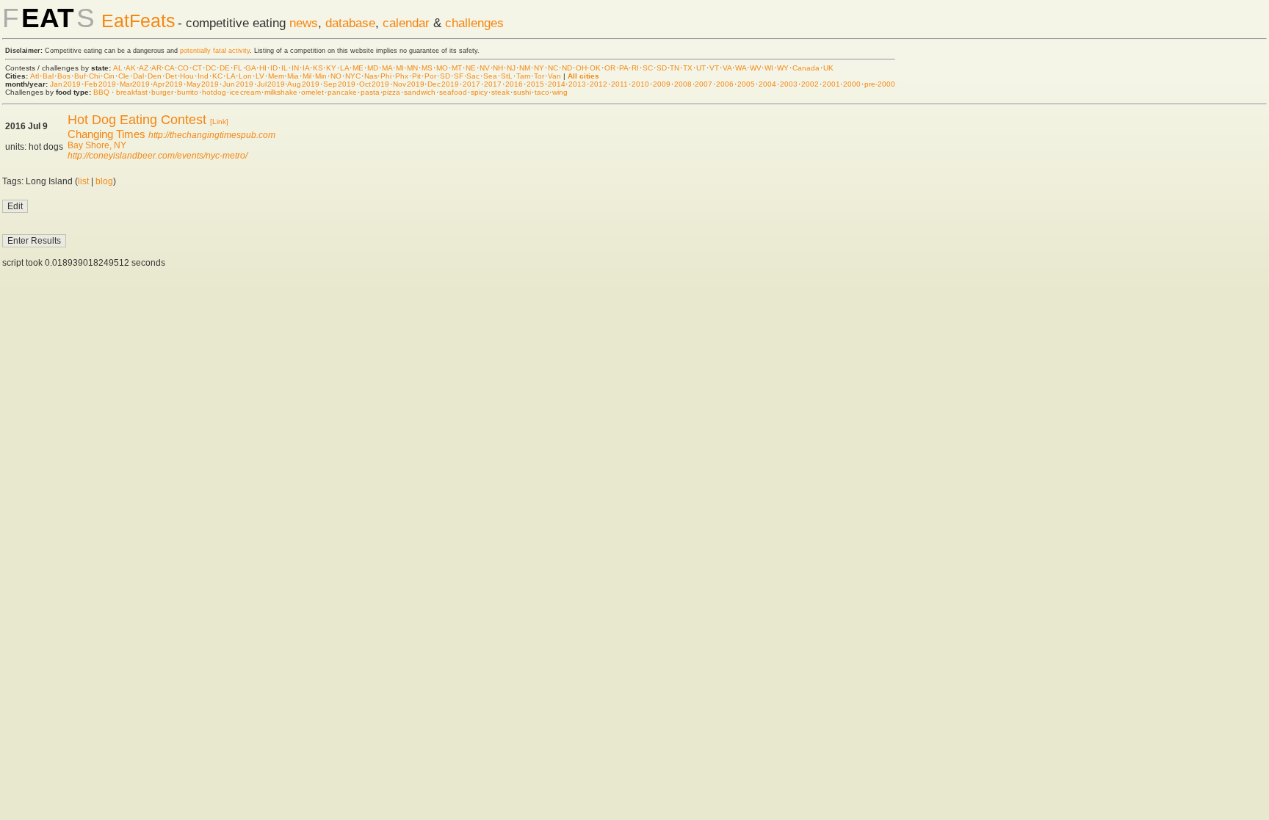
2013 (577, 84)
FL (238, 68)
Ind (203, 76)
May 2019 (203, 84)
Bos (63, 76)
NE (471, 68)
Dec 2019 (443, 84)
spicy (479, 92)
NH (498, 68)
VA (727, 68)
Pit (416, 76)
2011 (619, 84)
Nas (370, 76)
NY (539, 68)
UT (701, 68)
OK (595, 68)
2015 (535, 84)
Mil (307, 76)
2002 (810, 84)
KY (331, 68)
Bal (48, 76)
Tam (523, 76)
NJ (511, 68)
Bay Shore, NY (97, 145)
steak (500, 92)
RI (635, 68)
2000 (852, 84)
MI (400, 68)
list (83, 181)
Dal (138, 76)
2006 (725, 84)
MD (372, 68)
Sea (490, 76)
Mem (276, 76)
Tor (539, 76)
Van (554, 76)
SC (648, 68)
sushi (522, 92)
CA (169, 68)
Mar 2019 (135, 84)
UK (828, 68)
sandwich (419, 92)
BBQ (101, 92)
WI (768, 68)
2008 (683, 84)
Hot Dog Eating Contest (137, 119)
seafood (453, 92)
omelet (312, 92)
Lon (245, 76)
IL (284, 68)
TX (688, 68)
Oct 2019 (374, 84)
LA (344, 68)
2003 (789, 84)
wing (560, 92)
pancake (342, 92)
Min (321, 76)
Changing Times (106, 134)
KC (217, 76)
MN (412, 68)
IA (306, 68)
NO (335, 76)
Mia (293, 76)
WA (740, 68)
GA (250, 68)
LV (260, 76)
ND (567, 68)
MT (457, 68)
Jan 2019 (65, 84)
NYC (353, 76)
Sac (473, 76)
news (303, 22)
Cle (123, 76)
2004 (767, 84)
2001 (831, 84)
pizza (391, 92)
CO (183, 68)
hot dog (214, 92)
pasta (370, 92)
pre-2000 (879, 84)
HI (263, 68)
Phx (401, 76)
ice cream (245, 92)
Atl (34, 76)
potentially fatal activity (215, 50)
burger (162, 92)
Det (171, 76)
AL (118, 68)
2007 (703, 84)
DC (211, 68)
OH (581, 68)
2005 (746, 84)
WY (783, 68)
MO (442, 68)
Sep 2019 (339, 84)
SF (458, 76)
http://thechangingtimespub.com (211, 135)
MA (387, 68)
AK (131, 68)
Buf (80, 76)
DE (225, 68)
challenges (474, 22)
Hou (187, 76)
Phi (385, 76)
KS (318, 68)
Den (155, 76)
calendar (406, 22)
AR (156, 68)
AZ (143, 68)
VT (714, 68)
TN (674, 68)
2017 (471, 84)
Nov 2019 (408, 84)
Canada (806, 68)
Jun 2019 (238, 84)
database (350, 22)
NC (553, 68)
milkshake (280, 92)
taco (542, 92)
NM (524, 68)
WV (756, 68)
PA (623, 68)
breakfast (132, 92)
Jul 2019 (271, 84)
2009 (661, 84)
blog (104, 181)
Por (430, 76)
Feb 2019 (100, 84)
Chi (94, 76)
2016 (514, 84)
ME (358, 68)
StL (507, 76)
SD (662, 68)
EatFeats (138, 20)
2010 (640, 84)
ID (274, 68)
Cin (109, 76)
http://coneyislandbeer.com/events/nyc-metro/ (157, 155)
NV (485, 68)
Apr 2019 (168, 84)
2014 (556, 84)
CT (197, 68)
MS (427, 68)
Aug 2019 (303, 84)
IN (295, 68)
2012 (598, 84)
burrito (187, 92)
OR (609, 68)
